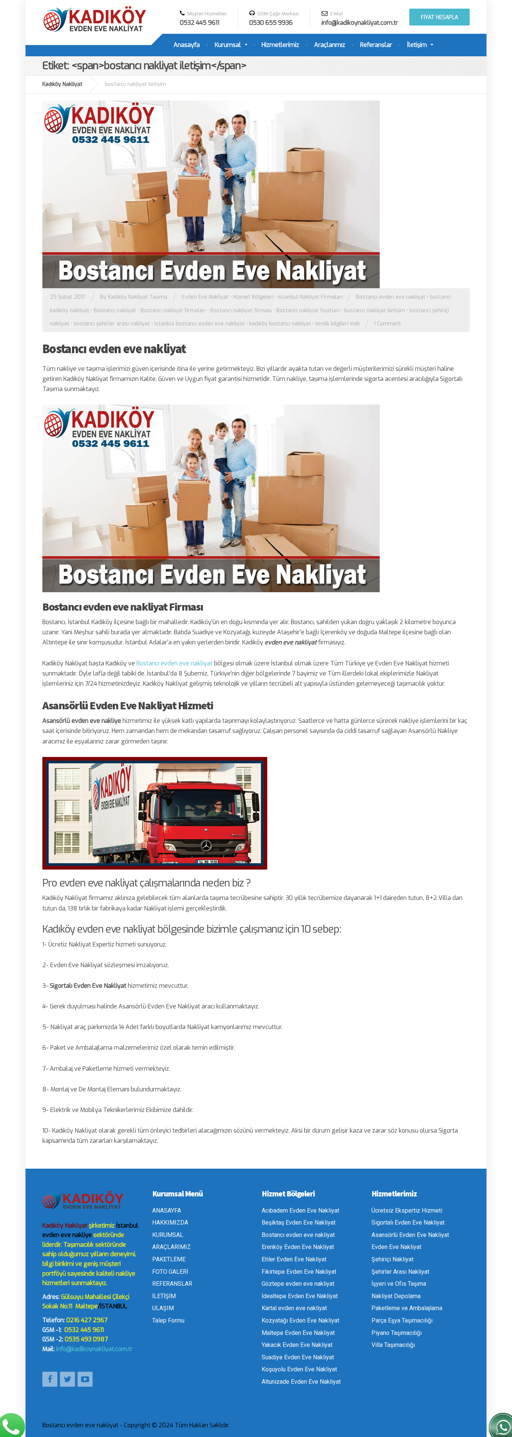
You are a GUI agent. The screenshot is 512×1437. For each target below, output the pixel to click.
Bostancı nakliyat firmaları (173, 310)
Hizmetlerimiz (280, 45)
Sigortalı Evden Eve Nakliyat (408, 1222)
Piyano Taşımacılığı (396, 1332)
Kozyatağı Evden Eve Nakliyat (300, 1320)
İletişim (417, 45)
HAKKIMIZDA (170, 1222)
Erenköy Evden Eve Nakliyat (298, 1246)
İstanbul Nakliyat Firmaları (310, 297)
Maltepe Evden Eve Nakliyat (298, 1332)
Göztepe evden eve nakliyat (298, 1283)
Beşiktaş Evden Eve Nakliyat (298, 1222)
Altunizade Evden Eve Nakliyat (301, 1381)
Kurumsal (228, 45)
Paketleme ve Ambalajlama (406, 1308)
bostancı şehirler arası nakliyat (112, 323)
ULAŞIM (163, 1308)
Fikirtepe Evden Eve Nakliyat (299, 1271)
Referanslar (376, 45)
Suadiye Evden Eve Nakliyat (298, 1357)
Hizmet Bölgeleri (253, 297)
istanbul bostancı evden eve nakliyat (199, 323)
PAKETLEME (169, 1259)
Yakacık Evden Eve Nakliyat (297, 1344)
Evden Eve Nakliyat (205, 297)
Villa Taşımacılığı (393, 1344)
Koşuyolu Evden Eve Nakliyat (299, 1369)
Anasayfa (187, 45)
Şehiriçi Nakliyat (392, 1259)
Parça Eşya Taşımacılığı (402, 1320)
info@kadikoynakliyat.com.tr (94, 1349)
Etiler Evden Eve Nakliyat (294, 1259)
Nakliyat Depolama (396, 1296)
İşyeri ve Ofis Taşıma (398, 1283)
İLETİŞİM (164, 1296)
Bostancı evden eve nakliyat (390, 297)
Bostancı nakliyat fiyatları (308, 310)
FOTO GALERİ (170, 1271)
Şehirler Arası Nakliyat (400, 1271)
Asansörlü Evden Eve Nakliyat (410, 1234)
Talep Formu (168, 1320)
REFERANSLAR (172, 1283)
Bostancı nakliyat (115, 310)
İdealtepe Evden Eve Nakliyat (300, 1296)
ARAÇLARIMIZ (171, 1246)
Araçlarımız (329, 45)
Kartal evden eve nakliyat (294, 1308)
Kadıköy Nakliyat (64, 1225)
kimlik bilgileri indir (338, 323)
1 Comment (387, 323)
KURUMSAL (167, 1234)
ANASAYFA (166, 1210)
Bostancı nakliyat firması (241, 310)
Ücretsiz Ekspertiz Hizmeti (406, 1210)
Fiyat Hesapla (439, 17)
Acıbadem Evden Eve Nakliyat (300, 1210)
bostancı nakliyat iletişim (374, 310)
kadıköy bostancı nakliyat (280, 323)
